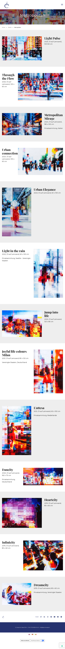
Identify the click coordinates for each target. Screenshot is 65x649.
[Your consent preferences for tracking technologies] (62, 646)
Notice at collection (25, 640)
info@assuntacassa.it (45, 627)
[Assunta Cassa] (6, 5)
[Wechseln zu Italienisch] (35, 634)
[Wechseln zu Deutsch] (32, 634)
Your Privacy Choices (35, 640)
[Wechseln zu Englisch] (29, 634)
